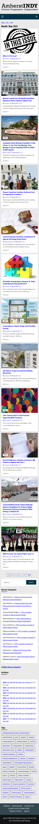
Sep (31, 687)
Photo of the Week (9, 771)
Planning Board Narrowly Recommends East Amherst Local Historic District (17, 605)
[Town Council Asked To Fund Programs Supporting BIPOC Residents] (19, 400)
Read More (6, 67)
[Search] (36, 16)
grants (20, 754)
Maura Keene (7, 331)
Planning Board (23, 771)
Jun (23, 682)
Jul (26, 682)
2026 (4, 682)
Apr (17, 682)
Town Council (16, 792)
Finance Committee (9, 754)
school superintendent (10, 788)
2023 (4, 698)
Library (12, 767)
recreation (6, 784)
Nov (4, 690)
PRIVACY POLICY (16, 811)
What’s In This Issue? (10, 56)
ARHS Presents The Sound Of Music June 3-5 (18, 554)
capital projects (8, 741)
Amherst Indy (7, 557)
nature (31, 767)
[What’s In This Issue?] (19, 41)
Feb (11, 682)
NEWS (5, 93)
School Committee (19, 784)
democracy (6, 746)
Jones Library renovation (23, 763)
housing (31, 758)
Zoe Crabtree (7, 152)
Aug (28, 682)
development (17, 746)
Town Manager (29, 792)
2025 (4, 687)
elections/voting (8, 750)
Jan (8, 682)
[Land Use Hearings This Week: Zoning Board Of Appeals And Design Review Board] (19, 222)
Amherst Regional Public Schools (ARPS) (16, 733)
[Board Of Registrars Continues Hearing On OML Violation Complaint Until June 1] (19, 445)
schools (31, 784)
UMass (5, 797)
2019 (4, 719)
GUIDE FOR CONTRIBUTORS (18, 808)
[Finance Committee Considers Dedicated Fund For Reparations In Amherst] (19, 177)
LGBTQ (5, 767)
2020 (4, 713)
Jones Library (7, 763)
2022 (4, 703)
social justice (25, 788)
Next (29, 575)
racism (28, 780)
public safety (19, 780)
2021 (4, 708)
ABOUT (27, 811)
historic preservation (10, 758)
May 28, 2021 (15, 103)
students (6, 792)
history (23, 758)
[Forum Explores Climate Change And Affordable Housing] (19, 311)
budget (23, 737)
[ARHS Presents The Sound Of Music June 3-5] (19, 539)
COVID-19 (33, 741)
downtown (29, 746)
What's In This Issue (16, 797)
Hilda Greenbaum (8, 242)
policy (5, 775)
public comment (23, 775)
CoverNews (16, 821)
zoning (27, 797)
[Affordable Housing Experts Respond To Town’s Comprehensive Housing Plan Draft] (19, 266)
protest (12, 775)
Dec (7, 690)
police (34, 771)
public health (7, 780)
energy (19, 750)
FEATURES (6, 50)
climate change (22, 741)
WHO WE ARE (17, 806)
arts (16, 737)
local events (22, 767)
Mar (14, 682)
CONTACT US (29, 806)
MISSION (7, 806)
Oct (34, 687)
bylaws (31, 737)
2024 (4, 693)
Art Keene (6, 59)
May (20, 682)
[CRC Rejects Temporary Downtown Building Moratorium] (19, 356)
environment (29, 750)
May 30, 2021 (15, 59)
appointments (7, 737)
